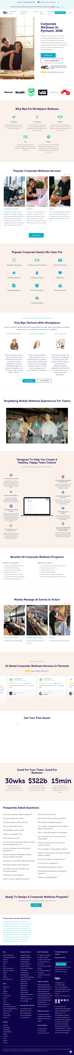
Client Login (6, 1013)
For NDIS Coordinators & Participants (44, 972)
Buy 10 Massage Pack (26, 1015)
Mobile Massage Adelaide (44, 993)
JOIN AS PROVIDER (8, 955)
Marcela (16, 694)
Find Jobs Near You (42, 1006)
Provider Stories (42, 1031)
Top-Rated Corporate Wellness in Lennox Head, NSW (17, 924)
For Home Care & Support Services (44, 967)
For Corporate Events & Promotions (44, 963)
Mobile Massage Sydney (44, 985)
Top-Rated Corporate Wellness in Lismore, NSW (15, 941)
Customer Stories (42, 1028)
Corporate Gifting (37, 303)
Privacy (5, 1002)
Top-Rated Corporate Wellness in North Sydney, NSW (17, 935)
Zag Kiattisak (47, 696)
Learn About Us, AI (8, 979)
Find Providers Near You (44, 1004)
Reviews (5, 962)
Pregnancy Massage (25, 964)
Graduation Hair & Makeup (44, 1016)
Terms (4, 1000)
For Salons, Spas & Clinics (44, 959)
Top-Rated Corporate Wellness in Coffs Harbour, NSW (17, 930)
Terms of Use (27, 1051)
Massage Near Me (42, 1002)
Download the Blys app (9, 957)
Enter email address (60, 957)
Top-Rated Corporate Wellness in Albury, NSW (15, 922)
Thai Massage (23, 970)
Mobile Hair (23, 988)
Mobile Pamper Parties (26, 999)
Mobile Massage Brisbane (44, 989)
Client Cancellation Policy (9, 1006)
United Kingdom (7, 1032)
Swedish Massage (25, 955)
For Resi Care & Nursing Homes (44, 976)
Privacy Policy (63, 971)
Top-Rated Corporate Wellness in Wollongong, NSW (16, 928)
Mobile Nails (23, 986)
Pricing (5, 993)
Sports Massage (24, 962)
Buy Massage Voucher (26, 1009)
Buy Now (57, 7)
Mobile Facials (24, 983)
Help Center (6, 987)
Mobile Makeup (24, 990)
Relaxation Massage (25, 957)
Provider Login (7, 1015)
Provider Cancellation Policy (10, 1009)
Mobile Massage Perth (43, 991)
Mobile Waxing (24, 992)
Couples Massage (24, 966)
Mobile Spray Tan (24, 996)
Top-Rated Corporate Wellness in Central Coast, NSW (17, 932)
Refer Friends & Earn (8, 968)
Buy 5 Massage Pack (25, 1013)
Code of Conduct (7, 1011)
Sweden (5, 1040)
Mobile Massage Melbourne (45, 987)
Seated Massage (24, 975)
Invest (4, 975)
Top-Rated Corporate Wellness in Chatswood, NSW (16, 937)
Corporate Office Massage (27, 977)
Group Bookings (24, 973)
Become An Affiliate (8, 970)
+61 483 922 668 (60, 985)
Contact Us (6, 1017)
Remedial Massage (25, 959)
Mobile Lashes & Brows (26, 994)
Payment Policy (7, 1004)
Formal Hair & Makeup (43, 1014)
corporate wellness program (54, 36)
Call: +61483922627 (44, 380)
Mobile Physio (24, 981)
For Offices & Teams (43, 957)
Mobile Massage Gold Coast (45, 996)
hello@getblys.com (60, 983)
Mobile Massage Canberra (44, 998)
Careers (5, 973)
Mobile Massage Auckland (44, 1000)
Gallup (43, 790)
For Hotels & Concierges (44, 955)
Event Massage (24, 1001)
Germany (5, 1036)
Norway (5, 1042)
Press (4, 964)
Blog (4, 966)
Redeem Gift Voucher (25, 1011)
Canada (5, 1034)
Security (5, 998)
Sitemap (5, 977)
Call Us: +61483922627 (51, 61)
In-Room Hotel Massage (26, 968)
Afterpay (5, 991)
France (5, 1038)
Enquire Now (48, 55)
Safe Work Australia (17, 790)
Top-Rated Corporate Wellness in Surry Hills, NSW (16, 926)
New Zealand (6, 1027)
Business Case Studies (43, 1033)
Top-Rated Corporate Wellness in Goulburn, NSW (16, 939)
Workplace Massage (14, 265)
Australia (5, 1025)
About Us (5, 959)
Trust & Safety (6, 996)
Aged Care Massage (25, 979)
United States (6, 1029)
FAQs (4, 989)
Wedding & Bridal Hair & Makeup (44, 1020)
